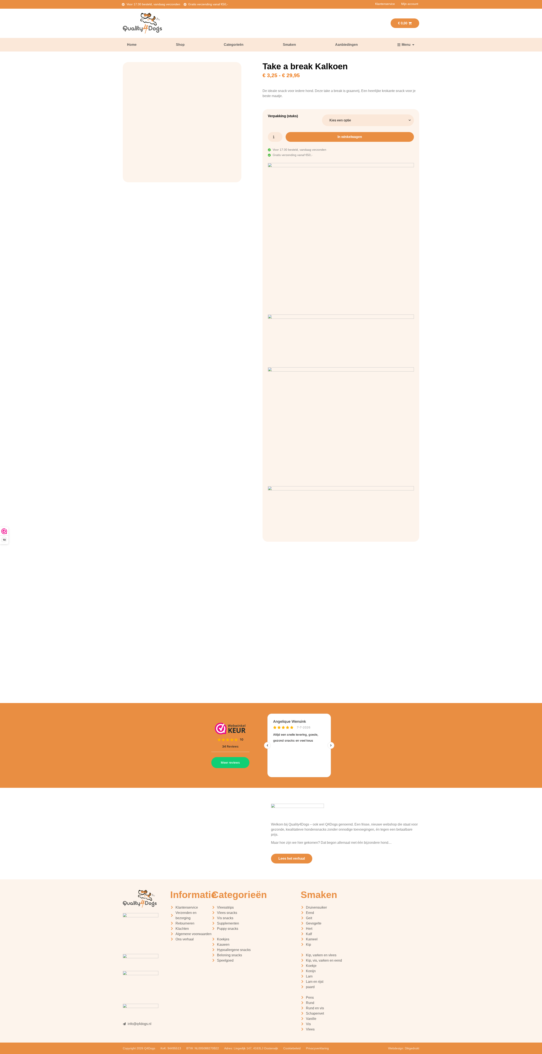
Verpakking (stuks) (283, 116)
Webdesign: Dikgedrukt (403, 1048)
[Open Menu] (413, 44)
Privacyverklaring (317, 1048)
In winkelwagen (349, 137)
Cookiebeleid (292, 1048)
